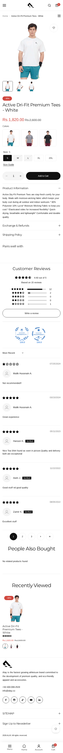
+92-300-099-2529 (11, 687)
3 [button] (31, 536)
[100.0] (22, 334)
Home (5, 16)
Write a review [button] (31, 313)
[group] (31, 50)
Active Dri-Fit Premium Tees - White (13, 629)
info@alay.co (9, 690)
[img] (11, 364)
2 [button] (22, 536)
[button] (17, 289)
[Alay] (31, 5)
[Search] (49, 5)
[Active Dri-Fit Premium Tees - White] (16, 608)
